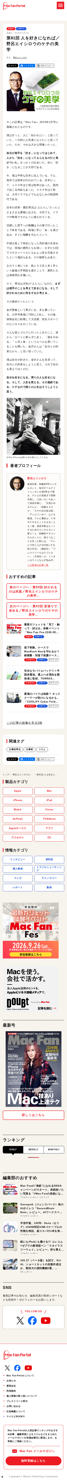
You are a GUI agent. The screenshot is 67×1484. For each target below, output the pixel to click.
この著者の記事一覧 (38, 565)
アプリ (49, 828)
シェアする (29, 66)
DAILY (13, 1149)
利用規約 (11, 1391)
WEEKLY (33, 1149)
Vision (49, 809)
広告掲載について (16, 1411)
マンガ (18, 878)
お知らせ (11, 1380)
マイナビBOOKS (16, 1416)
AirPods (18, 818)
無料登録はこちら (33, 1460)
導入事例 (18, 868)
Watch (17, 809)
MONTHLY (54, 1149)
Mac (49, 790)
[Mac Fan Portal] (14, 6)
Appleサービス (17, 828)
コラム (42, 749)
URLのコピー (46, 66)
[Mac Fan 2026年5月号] (33, 1069)
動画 (49, 887)
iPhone (17, 800)
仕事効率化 (15, 749)
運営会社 (11, 1386)
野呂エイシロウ (20, 58)
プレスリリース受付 (17, 1401)
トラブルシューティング (49, 869)
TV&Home (49, 818)
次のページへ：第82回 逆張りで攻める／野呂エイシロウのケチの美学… (33, 610)
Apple (11, 28)
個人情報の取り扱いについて (22, 1396)
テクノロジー (49, 878)
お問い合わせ (14, 1406)
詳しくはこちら (33, 1114)
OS (49, 837)
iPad (49, 800)
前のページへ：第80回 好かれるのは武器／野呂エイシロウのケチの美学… (33, 591)
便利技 (49, 859)
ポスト (14, 66)
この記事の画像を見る (24, 722)
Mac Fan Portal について (20, 1375)
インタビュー (17, 859)
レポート (21, 28)
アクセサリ (17, 837)
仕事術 (29, 749)
